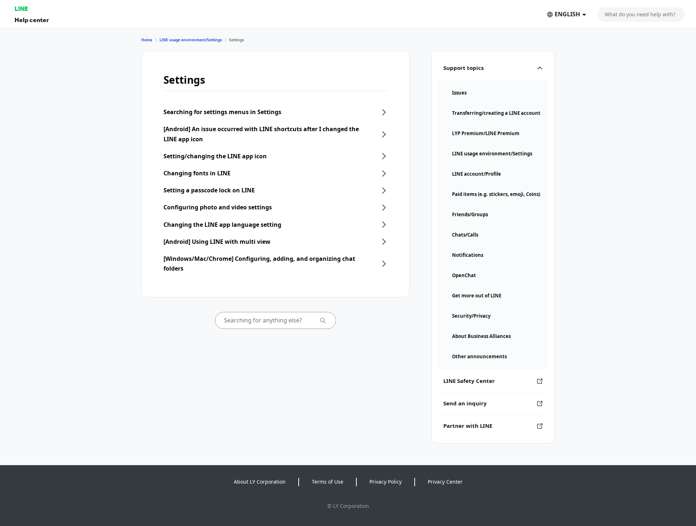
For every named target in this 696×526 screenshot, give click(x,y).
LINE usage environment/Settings (191, 39)
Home (146, 39)
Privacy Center (445, 481)
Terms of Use (327, 481)
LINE (21, 8)
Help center (31, 20)
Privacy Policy (385, 481)
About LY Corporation (260, 481)
